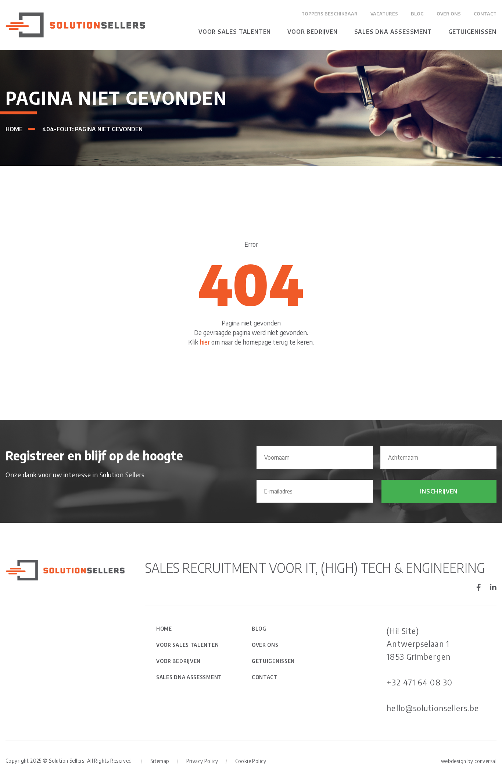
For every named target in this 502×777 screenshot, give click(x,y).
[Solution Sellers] (75, 24)
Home (14, 129)
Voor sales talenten (234, 31)
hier (205, 342)
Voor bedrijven (312, 31)
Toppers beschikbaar (329, 14)
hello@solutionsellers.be (432, 708)
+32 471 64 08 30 (419, 682)
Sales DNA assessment (393, 31)
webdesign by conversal (468, 761)
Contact (485, 14)
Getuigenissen (472, 31)
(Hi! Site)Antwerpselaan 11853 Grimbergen (419, 643)
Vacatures (384, 14)
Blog (417, 14)
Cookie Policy (250, 761)
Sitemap (159, 761)
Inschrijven (439, 491)
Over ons (449, 14)
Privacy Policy (202, 761)
